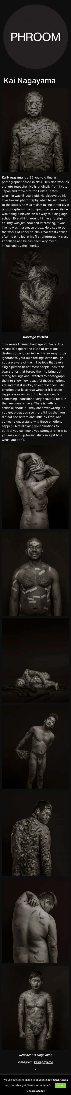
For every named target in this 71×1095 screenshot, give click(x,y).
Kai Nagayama (42, 1055)
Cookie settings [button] (36, 1090)
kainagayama (43, 1062)
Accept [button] (60, 1085)
